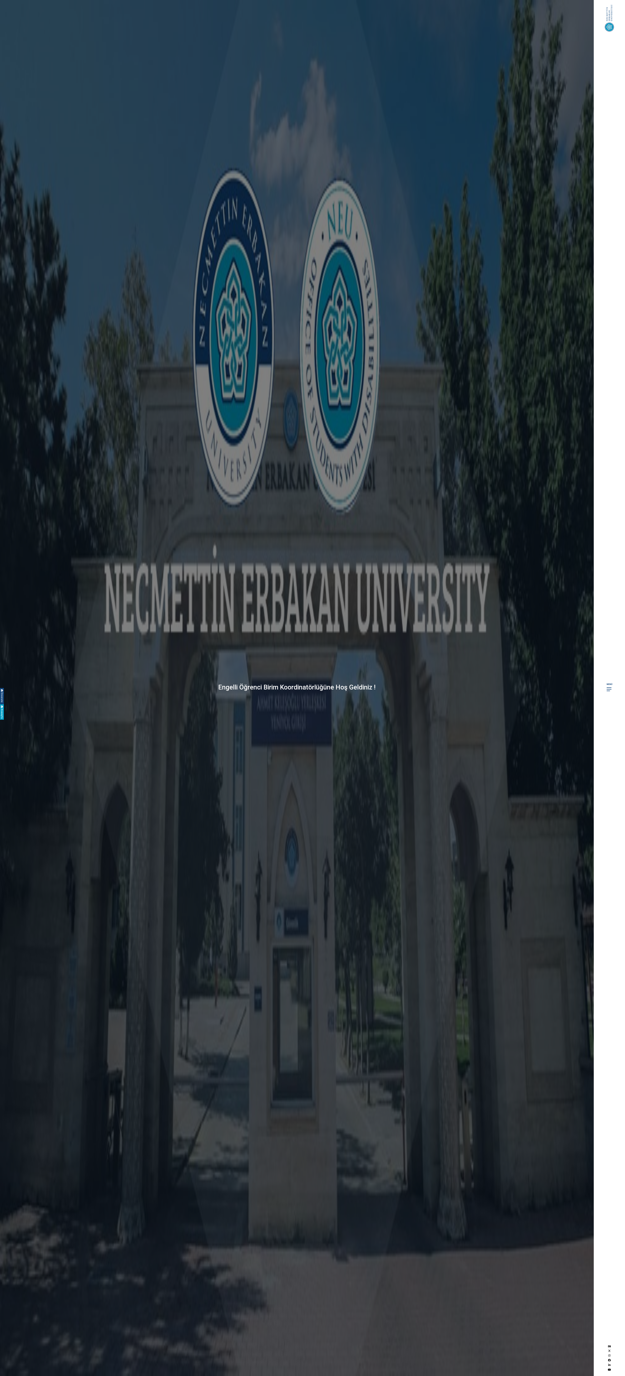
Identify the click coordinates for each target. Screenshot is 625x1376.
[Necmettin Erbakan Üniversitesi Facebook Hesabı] (609, 1360)
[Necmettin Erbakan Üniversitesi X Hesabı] (609, 1350)
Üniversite (2, 697)
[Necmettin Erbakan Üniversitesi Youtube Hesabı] (609, 1369)
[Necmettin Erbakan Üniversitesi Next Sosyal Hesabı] (609, 1346)
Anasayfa (2, 713)
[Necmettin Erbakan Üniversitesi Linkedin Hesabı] (609, 1365)
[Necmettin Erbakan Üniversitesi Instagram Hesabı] (609, 1355)
